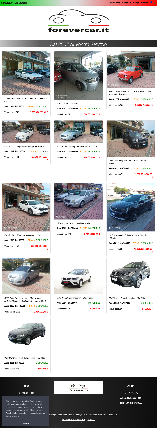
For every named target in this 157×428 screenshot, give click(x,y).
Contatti (144, 3)
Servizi (136, 3)
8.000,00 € (39, 112)
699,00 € (92, 234)
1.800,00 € (91, 114)
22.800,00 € (43, 369)
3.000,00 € (91, 157)
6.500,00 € (144, 105)
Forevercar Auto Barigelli (14, 2)
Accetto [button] (25, 424)
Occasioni (126, 3)
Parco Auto (115, 3)
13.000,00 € (147, 309)
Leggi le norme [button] (12, 416)
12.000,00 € (95, 309)
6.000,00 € (41, 312)
